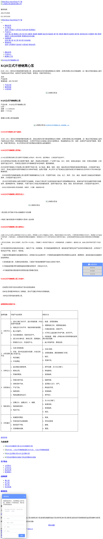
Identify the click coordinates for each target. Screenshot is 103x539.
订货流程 (8, 89)
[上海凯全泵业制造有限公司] (51, 2)
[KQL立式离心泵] (11, 453)
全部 (6, 30)
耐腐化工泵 (9, 56)
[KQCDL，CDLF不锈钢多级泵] (16, 450)
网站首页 (8, 25)
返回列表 (4, 437)
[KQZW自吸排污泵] (12, 446)
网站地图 (51, 525)
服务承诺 (8, 87)
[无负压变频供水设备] (13, 457)
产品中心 (8, 54)
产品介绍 (8, 85)
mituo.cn (30, 529)
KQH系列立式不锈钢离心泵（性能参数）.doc (57, 125)
